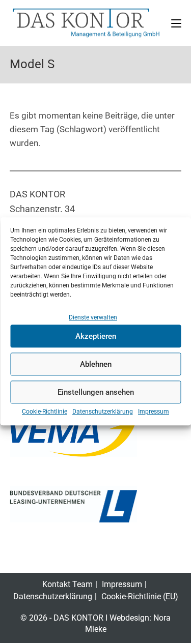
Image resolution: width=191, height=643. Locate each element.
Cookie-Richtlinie (44, 412)
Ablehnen (96, 364)
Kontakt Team (67, 584)
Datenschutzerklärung (102, 412)
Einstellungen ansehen (96, 392)
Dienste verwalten (93, 317)
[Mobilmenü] (176, 22)
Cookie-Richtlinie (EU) (139, 596)
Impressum (153, 412)
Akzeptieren (95, 336)
